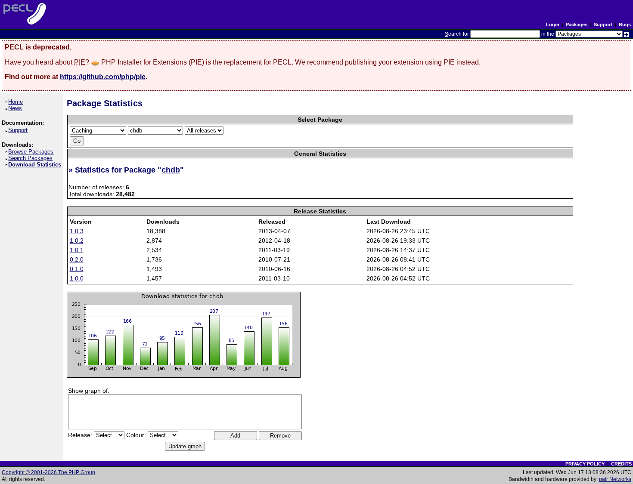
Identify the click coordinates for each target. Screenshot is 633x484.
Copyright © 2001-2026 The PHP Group (48, 472)
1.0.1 (77, 250)
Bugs (625, 24)
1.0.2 (77, 240)
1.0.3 (77, 231)
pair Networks (615, 479)
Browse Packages (32, 151)
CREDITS (621, 463)
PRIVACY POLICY (585, 463)
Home (17, 102)
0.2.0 (77, 259)
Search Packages (32, 158)
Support (603, 24)
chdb (170, 170)
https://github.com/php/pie (103, 76)
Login (552, 24)
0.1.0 (77, 268)
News (16, 108)
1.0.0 (77, 278)
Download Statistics (36, 164)
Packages (576, 24)
